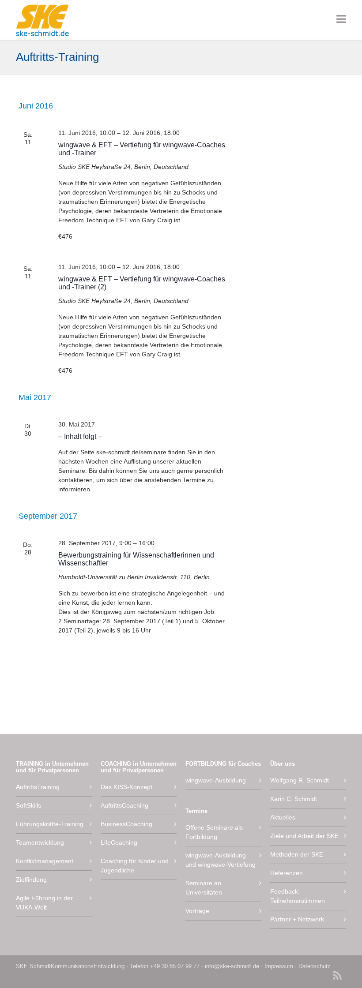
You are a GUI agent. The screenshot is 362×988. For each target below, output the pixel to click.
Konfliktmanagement (44, 860)
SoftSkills (28, 805)
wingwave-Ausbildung (215, 780)
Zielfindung (31, 879)
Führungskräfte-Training (49, 823)
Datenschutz (314, 966)
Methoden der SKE (296, 854)
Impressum (278, 966)
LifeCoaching (119, 842)
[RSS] (337, 976)
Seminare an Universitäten (203, 887)
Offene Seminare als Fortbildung (214, 832)
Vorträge (197, 910)
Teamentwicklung (40, 842)
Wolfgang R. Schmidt (299, 780)
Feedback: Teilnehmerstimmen (297, 896)
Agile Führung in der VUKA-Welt (44, 902)
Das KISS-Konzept (126, 786)
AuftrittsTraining (38, 786)
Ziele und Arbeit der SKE (304, 835)
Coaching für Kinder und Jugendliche (135, 865)
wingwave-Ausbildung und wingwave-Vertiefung (220, 860)
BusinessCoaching (126, 823)
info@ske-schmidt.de (232, 966)
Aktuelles (282, 817)
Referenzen (286, 872)
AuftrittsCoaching (124, 805)
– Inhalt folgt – (80, 436)
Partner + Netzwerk (297, 919)
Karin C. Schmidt (293, 798)
